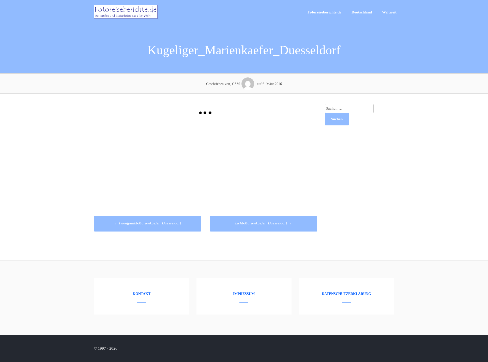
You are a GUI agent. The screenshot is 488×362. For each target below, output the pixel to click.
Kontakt (141, 294)
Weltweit (389, 12)
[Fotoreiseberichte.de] (126, 17)
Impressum (244, 294)
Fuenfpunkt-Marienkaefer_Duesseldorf (147, 223)
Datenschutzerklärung (346, 294)
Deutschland (362, 12)
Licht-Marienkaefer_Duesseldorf (263, 223)
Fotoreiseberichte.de (324, 12)
